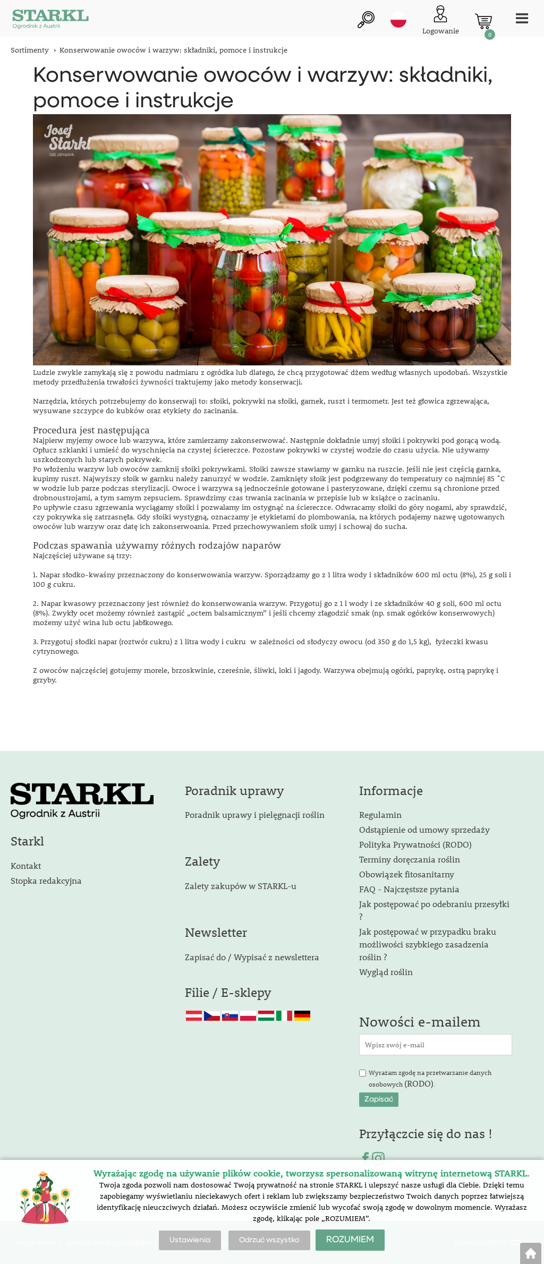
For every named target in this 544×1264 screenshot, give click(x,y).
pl (398, 20)
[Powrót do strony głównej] (530, 1253)
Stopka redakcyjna (46, 880)
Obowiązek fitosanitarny (406, 873)
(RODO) (419, 1083)
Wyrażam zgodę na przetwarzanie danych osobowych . (430, 1079)
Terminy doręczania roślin (409, 859)
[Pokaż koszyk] (483, 21)
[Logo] (50, 21)
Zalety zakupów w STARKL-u (240, 885)
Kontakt (26, 865)
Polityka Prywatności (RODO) (415, 844)
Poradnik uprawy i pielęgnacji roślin (255, 814)
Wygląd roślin (386, 971)
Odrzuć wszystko (269, 1240)
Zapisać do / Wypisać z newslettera (252, 956)
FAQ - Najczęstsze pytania (409, 888)
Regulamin (380, 814)
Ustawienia (189, 1240)
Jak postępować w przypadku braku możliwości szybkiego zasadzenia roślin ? (427, 944)
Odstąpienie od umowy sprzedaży (424, 829)
